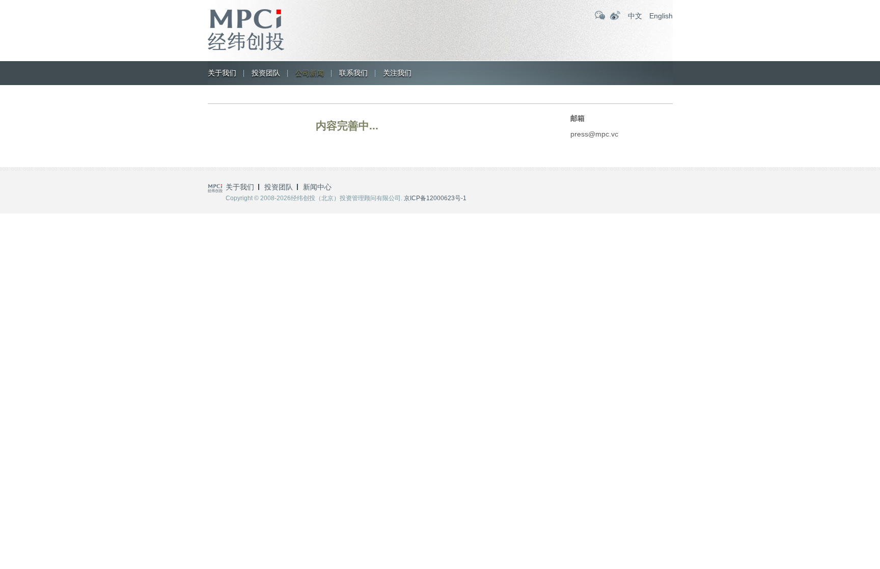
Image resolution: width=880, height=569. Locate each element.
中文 (635, 16)
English (661, 16)
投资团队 (266, 73)
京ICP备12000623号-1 (435, 198)
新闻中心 (317, 187)
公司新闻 (309, 73)
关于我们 (222, 73)
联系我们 (353, 73)
